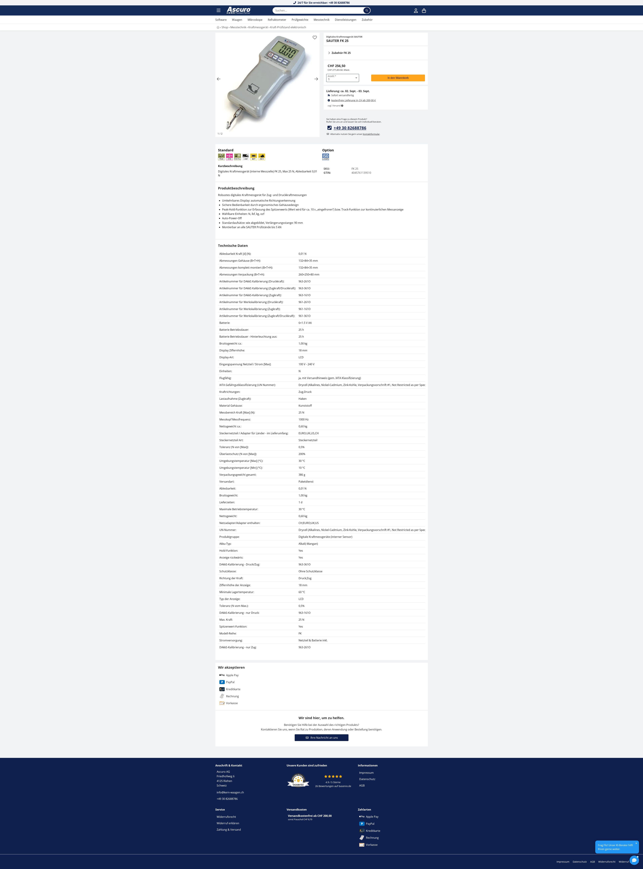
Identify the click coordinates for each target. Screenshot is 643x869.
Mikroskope (255, 20)
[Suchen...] (366, 10)
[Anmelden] (416, 10)
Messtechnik (321, 20)
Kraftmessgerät (258, 27)
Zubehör (367, 20)
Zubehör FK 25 (341, 53)
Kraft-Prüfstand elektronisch (288, 27)
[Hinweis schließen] (636, 843)
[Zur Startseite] (238, 10)
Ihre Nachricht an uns (324, 738)
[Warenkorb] (424, 10)
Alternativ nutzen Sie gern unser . (355, 134)
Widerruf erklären (228, 823)
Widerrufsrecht (226, 817)
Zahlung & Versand (229, 829)
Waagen (237, 20)
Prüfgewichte (300, 20)
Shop (225, 27)
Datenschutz (367, 779)
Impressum (366, 773)
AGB (362, 785)
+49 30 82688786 (350, 127)
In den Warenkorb (398, 77)
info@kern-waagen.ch (230, 792)
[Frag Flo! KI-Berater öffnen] (634, 860)
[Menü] (218, 10)
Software (221, 20)
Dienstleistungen (345, 20)
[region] (321, 450)
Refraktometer (277, 20)
